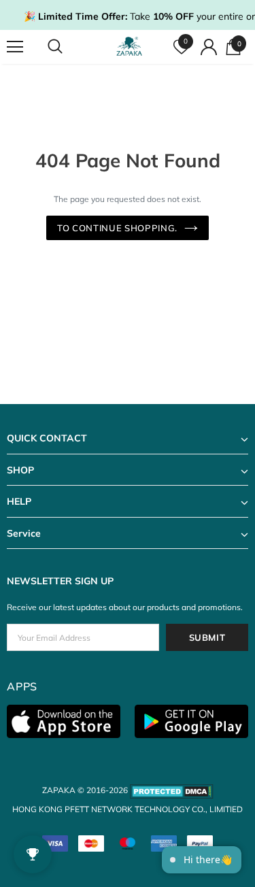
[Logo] (129, 46)
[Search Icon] (68, 46)
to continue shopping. (117, 227)
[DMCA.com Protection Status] (172, 790)
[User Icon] (209, 47)
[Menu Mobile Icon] (15, 47)
